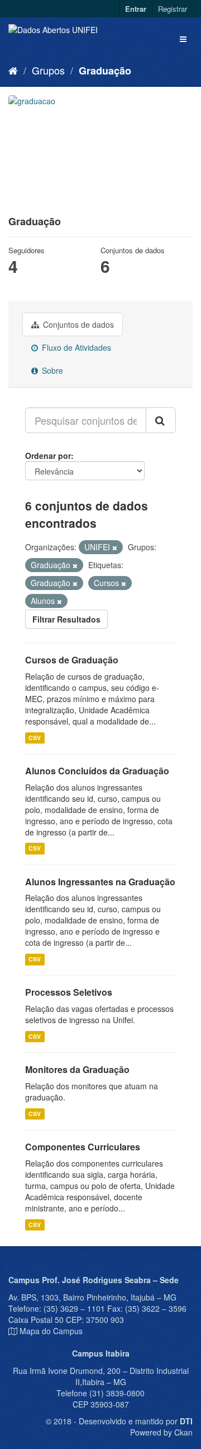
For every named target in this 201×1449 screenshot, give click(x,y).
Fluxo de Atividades (75, 347)
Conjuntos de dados (77, 324)
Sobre (51, 370)
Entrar (135, 8)
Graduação (105, 70)
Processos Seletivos (68, 992)
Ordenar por (48, 455)
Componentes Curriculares (82, 1146)
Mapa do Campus (51, 1330)
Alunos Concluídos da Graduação (97, 770)
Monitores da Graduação (77, 1069)
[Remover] (114, 547)
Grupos (48, 70)
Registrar (172, 8)
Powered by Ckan (161, 1432)
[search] (161, 420)
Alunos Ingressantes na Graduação (100, 881)
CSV (34, 737)
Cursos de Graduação (71, 659)
